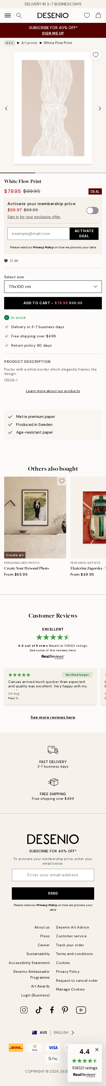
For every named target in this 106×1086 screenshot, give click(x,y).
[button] (85, 1063)
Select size (14, 277)
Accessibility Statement (29, 963)
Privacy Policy (43, 247)
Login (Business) (35, 995)
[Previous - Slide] (6, 108)
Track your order (70, 945)
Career (44, 945)
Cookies (63, 963)
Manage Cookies (70, 989)
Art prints (29, 43)
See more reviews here (53, 717)
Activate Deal (84, 233)
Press (45, 936)
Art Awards (40, 986)
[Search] (19, 15)
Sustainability (38, 954)
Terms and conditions (74, 954)
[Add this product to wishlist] (96, 54)
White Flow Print (58, 43)
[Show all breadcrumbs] (9, 43)
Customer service (71, 936)
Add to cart (52, 303)
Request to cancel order (77, 980)
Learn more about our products (53, 391)
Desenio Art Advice (72, 927)
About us (42, 927)
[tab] (17, 171)
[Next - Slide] (100, 108)
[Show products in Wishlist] (87, 15)
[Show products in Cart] (98, 15)
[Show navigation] (7, 15)
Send (53, 893)
